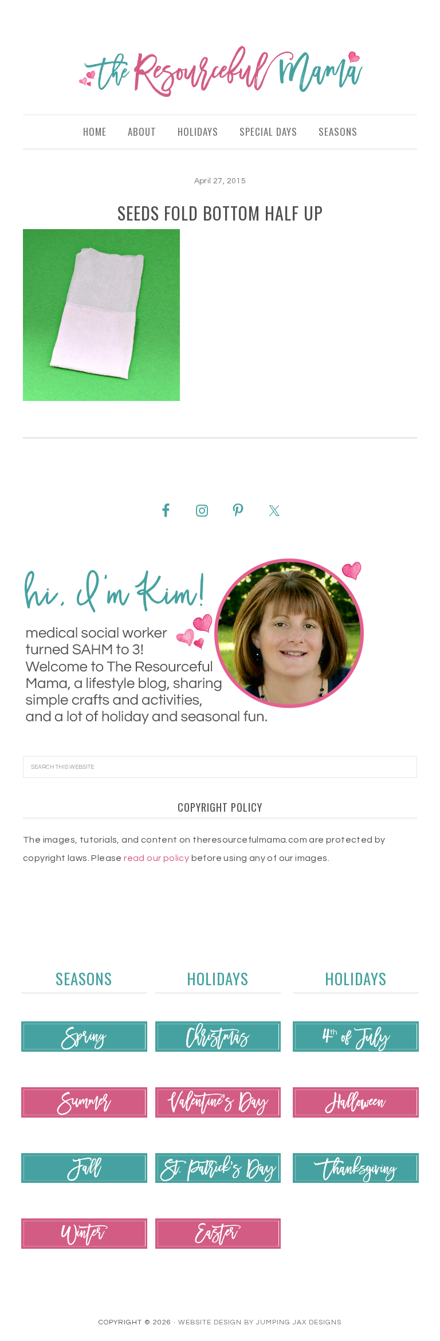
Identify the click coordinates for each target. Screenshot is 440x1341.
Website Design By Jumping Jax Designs (259, 1322)
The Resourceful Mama (220, 72)
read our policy (156, 858)
